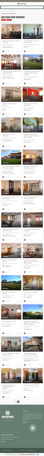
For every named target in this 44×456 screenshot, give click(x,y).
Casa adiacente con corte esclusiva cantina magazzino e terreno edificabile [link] (32, 73)
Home (4, 11)
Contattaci (3, 441)
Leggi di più (25, 422)
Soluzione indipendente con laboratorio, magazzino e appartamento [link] (8, 387)
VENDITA (40, 25)
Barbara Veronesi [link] (7, 51)
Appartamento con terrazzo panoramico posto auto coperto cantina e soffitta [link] (31, 136)
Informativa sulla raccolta (11, 454)
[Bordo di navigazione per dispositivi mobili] (42, 1)
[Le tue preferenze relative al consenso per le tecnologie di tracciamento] (2, 454)
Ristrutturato (39, 88)
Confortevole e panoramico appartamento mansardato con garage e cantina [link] (31, 261)
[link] (11, 31)
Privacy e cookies (21, 450)
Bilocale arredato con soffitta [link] (9, 321)
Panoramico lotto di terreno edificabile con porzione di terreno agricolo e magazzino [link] (32, 323)
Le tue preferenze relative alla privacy (27, 454)
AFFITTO (19, 25)
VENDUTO (18, 244)
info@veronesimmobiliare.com (7, 439)
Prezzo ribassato (33, 244)
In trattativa (13, 181)
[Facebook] (41, 450)
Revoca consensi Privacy (30, 450)
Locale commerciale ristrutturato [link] (31, 385)
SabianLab (10, 450)
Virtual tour (18, 151)
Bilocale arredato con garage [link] (30, 292)
